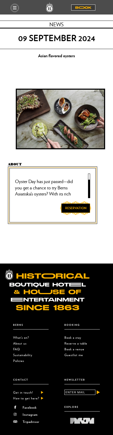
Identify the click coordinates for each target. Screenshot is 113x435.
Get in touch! (23, 392)
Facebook (30, 407)
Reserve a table (75, 343)
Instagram (30, 414)
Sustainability (22, 355)
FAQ (16, 349)
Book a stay (72, 337)
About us (20, 343)
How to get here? (26, 398)
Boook (83, 7)
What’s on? (21, 337)
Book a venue (74, 349)
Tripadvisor (31, 421)
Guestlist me (73, 355)
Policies (18, 360)
